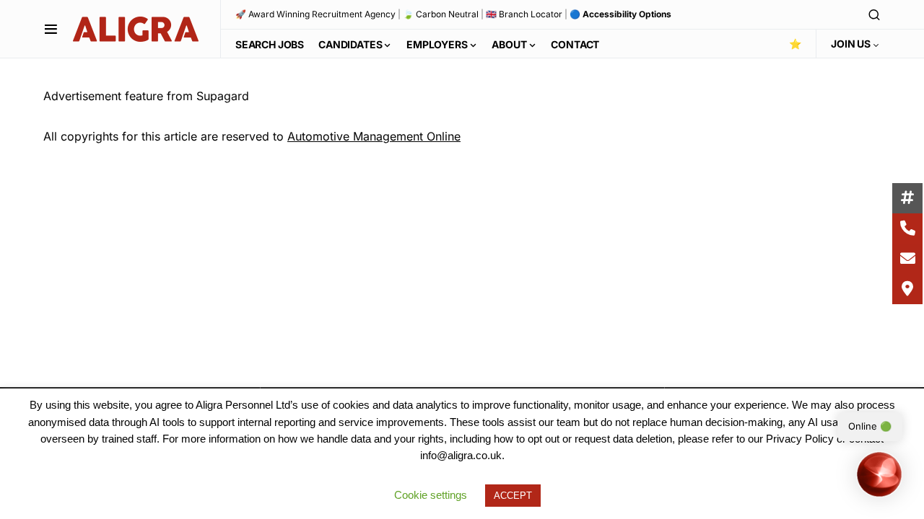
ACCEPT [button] (513, 495)
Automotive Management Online (374, 136)
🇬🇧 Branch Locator (524, 14)
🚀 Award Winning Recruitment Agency (315, 14)
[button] (50, 29)
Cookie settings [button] (430, 495)
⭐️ (795, 43)
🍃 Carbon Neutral (441, 14)
